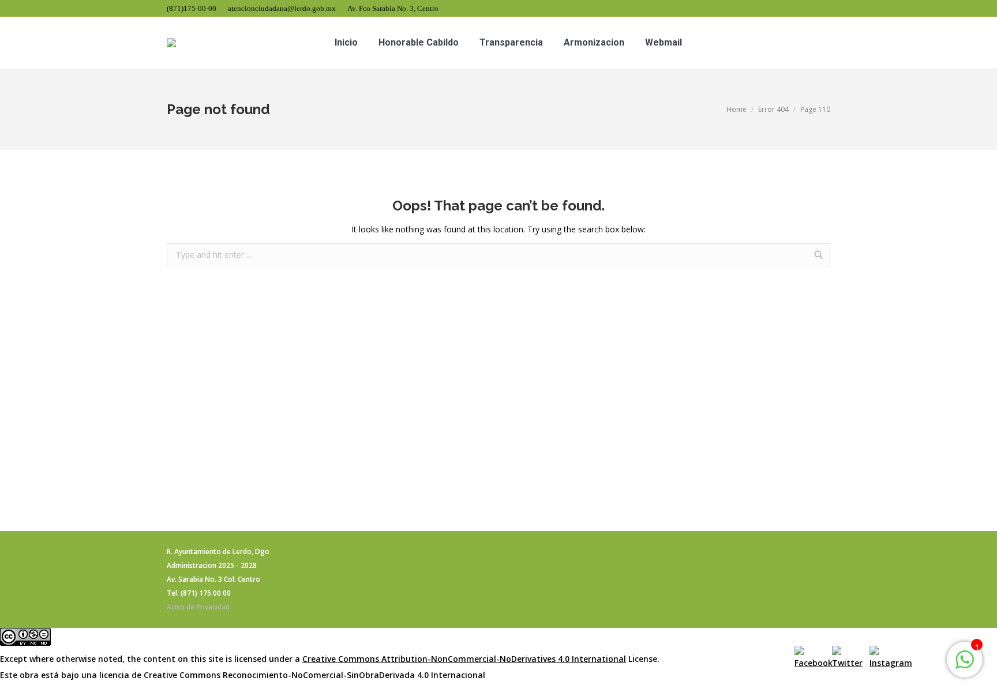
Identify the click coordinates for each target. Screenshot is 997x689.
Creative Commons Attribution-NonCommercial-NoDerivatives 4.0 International (464, 658)
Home (736, 109)
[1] (964, 665)
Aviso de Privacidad (198, 607)
